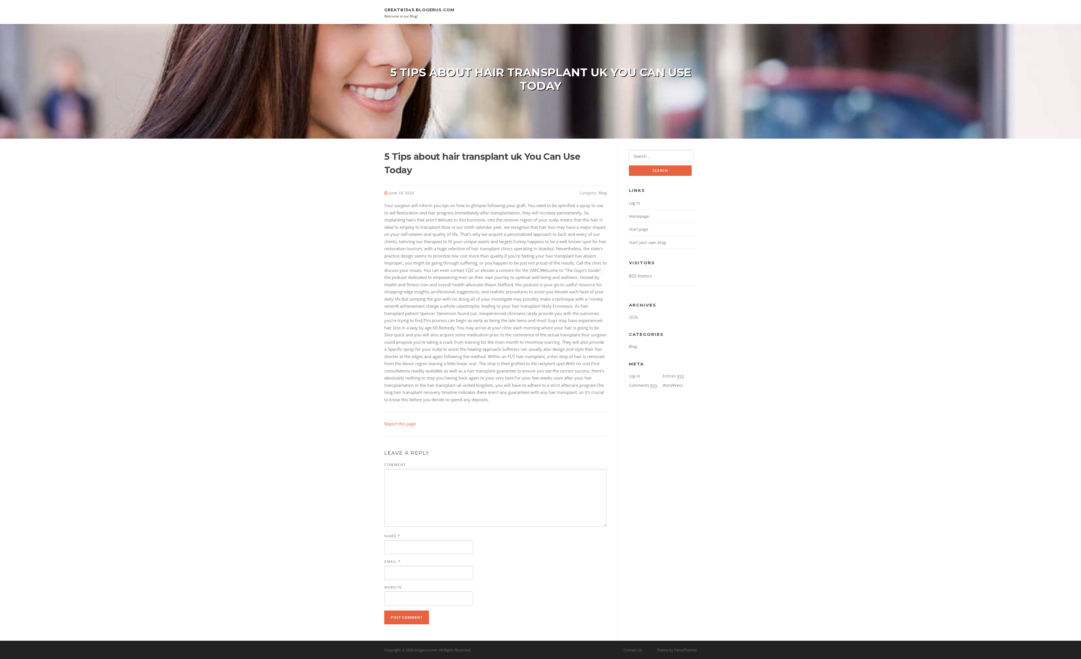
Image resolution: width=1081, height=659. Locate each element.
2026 (633, 317)
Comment (395, 464)
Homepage (639, 216)
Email (392, 561)
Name (392, 535)
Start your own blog (647, 242)
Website (393, 587)
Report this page (400, 424)
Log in (634, 203)
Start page (638, 229)
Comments (643, 385)
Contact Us (633, 650)
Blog (602, 193)
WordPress (673, 385)
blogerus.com (425, 650)
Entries (673, 376)
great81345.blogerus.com (419, 9)
